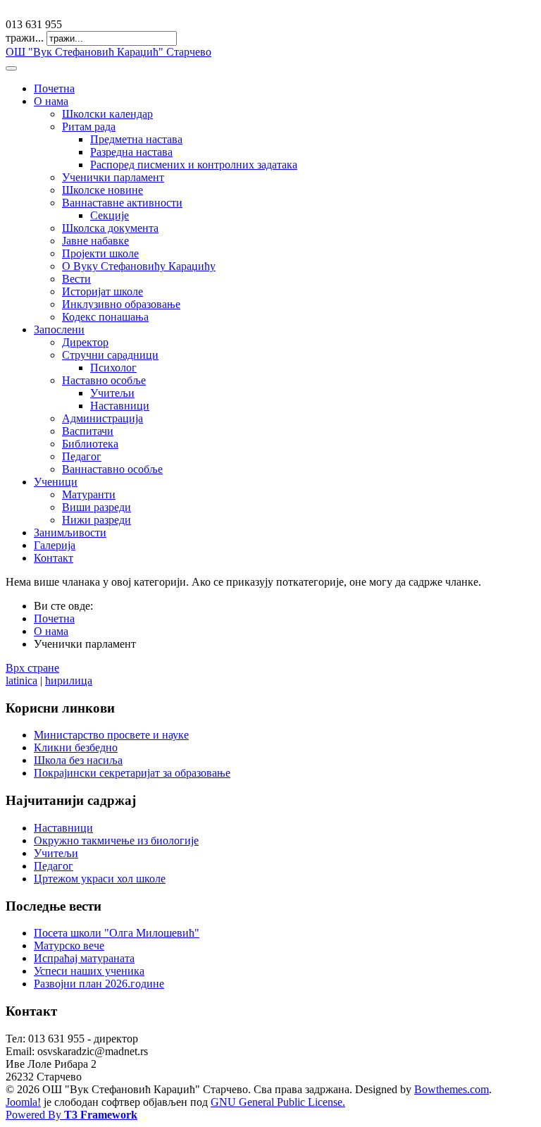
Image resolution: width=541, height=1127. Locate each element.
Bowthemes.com (451, 1089)
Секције (109, 215)
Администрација (102, 418)
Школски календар (107, 114)
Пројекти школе (100, 253)
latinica (21, 680)
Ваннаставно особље (112, 469)
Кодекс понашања (105, 317)
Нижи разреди (96, 520)
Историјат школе (102, 291)
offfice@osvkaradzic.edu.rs (67, 12)
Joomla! (23, 1102)
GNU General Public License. (278, 1102)
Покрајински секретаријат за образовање (132, 773)
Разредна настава (131, 152)
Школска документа (110, 228)
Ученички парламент (113, 177)
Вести (76, 279)
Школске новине (102, 190)
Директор (85, 342)
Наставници (119, 406)
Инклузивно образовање (121, 304)
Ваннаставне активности (122, 203)
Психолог (113, 368)
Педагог (81, 456)
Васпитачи (87, 431)
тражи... (25, 38)
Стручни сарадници (110, 355)
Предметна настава (136, 139)
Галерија (54, 545)
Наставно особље (104, 380)
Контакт (53, 558)
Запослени (59, 329)
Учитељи (112, 393)
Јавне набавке (95, 241)
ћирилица (68, 680)
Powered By (71, 1115)
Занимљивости (70, 532)
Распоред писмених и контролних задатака (193, 165)
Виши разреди (96, 507)
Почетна (54, 88)
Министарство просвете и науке (111, 735)
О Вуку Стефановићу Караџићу (139, 266)
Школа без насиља (78, 760)
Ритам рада (89, 127)
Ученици (55, 482)
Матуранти (89, 494)
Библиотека (90, 444)
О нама (51, 101)
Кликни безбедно (76, 747)
